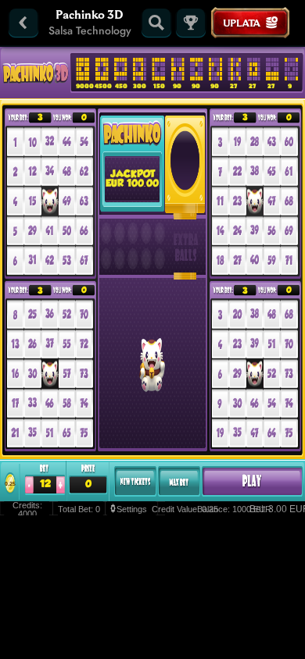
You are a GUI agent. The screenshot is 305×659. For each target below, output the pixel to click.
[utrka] (191, 23)
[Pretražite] (156, 23)
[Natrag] (23, 23)
